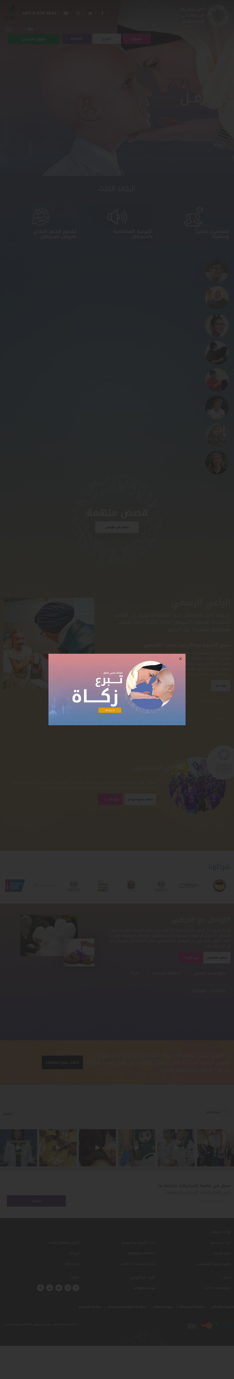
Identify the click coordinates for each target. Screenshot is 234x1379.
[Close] (181, 659)
